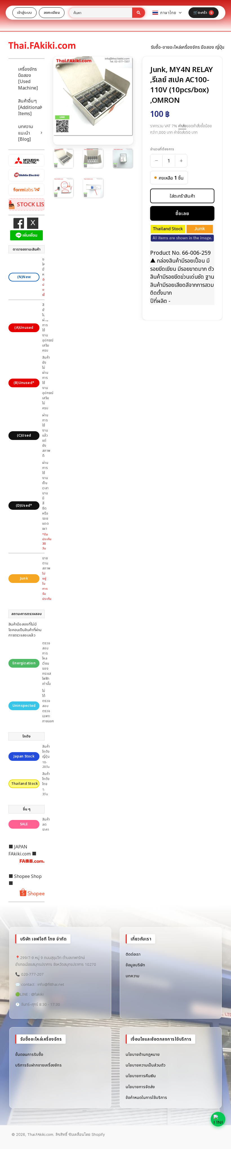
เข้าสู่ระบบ (24, 12)
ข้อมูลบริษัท (135, 964)
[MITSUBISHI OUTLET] (26, 160)
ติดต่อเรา (133, 954)
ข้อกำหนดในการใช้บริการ (146, 1097)
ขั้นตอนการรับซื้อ (29, 1054)
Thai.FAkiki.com (40, 1134)
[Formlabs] (26, 190)
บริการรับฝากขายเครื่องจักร (38, 1065)
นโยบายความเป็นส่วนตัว (145, 1065)
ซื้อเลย (182, 213)
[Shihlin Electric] (26, 175)
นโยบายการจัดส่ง (140, 1086)
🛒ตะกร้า (202, 12)
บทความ (132, 975)
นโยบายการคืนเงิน (141, 1075)
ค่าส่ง (182, 125)
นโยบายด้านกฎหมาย (143, 1054)
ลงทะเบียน (52, 12)
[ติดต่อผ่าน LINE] (218, 1119)
